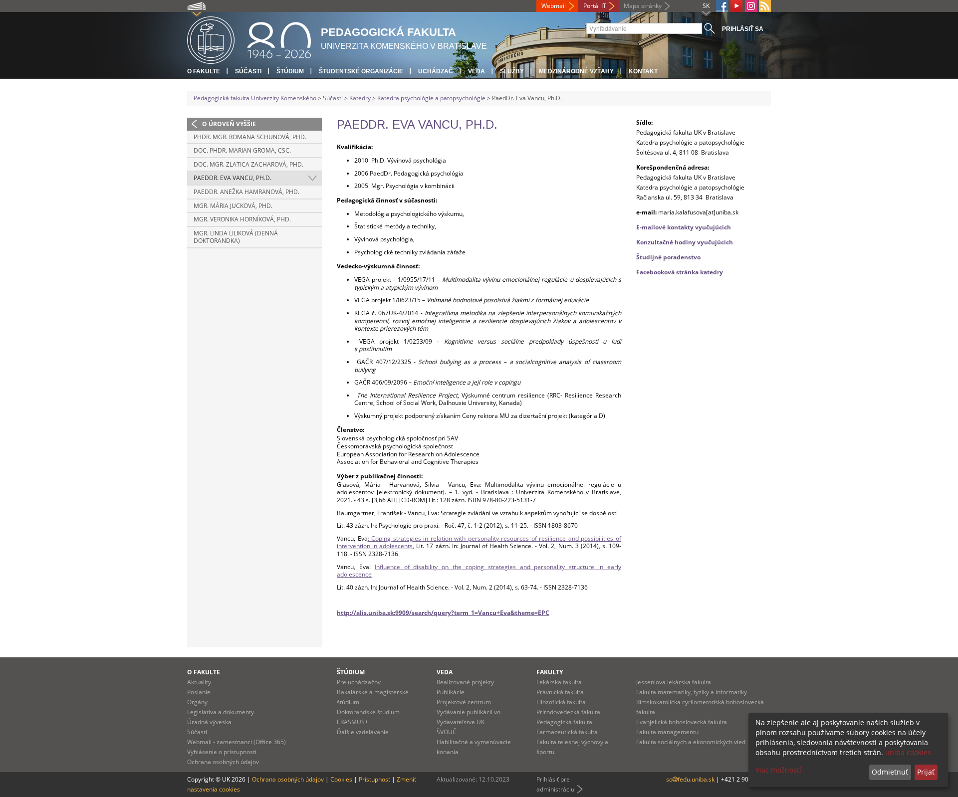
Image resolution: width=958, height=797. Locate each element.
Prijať (926, 772)
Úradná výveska (209, 722)
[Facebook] (722, 6)
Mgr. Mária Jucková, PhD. (233, 205)
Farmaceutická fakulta (567, 732)
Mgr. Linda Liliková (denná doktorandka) (236, 237)
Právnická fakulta (560, 692)
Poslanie (199, 692)
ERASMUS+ (352, 722)
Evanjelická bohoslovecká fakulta (681, 722)
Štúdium (290, 71)
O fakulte (203, 71)
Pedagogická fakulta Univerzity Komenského (255, 98)
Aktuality (199, 682)
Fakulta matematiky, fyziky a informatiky (691, 692)
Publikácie (451, 692)
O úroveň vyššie (229, 124)
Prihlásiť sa (742, 28)
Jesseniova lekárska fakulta (673, 682)
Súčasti (248, 71)
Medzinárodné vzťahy (576, 71)
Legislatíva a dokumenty (220, 712)
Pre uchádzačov (359, 682)
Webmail (553, 5)
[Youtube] (736, 6)
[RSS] (765, 6)
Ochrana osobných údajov (223, 762)
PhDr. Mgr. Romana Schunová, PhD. (250, 137)
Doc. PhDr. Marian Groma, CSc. (242, 150)
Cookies (341, 779)
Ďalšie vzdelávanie (363, 732)
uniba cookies (908, 752)
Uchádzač (435, 71)
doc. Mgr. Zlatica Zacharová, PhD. (248, 164)
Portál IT (594, 5)
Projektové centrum (464, 702)
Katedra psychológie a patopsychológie (431, 98)
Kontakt (643, 71)
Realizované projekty (465, 682)
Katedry (360, 98)
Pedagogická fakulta (564, 722)
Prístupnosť (374, 779)
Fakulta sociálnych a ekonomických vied (690, 742)
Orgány (197, 702)
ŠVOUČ (447, 732)
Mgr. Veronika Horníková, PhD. (242, 219)
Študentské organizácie (361, 71)
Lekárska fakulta (559, 682)
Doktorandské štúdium (368, 712)
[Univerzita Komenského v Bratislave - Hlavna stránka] (249, 38)
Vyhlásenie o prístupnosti (221, 752)
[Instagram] (751, 6)
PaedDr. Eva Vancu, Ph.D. (232, 178)
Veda (476, 71)
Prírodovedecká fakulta (568, 712)
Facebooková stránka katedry (679, 272)
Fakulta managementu (667, 732)
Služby (512, 71)
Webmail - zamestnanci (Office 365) (236, 742)
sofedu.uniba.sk (691, 779)
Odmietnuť (890, 772)
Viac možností (778, 770)
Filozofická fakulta (561, 702)
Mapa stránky (643, 5)
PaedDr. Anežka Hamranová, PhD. (246, 192)
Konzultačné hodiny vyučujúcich (684, 242)
